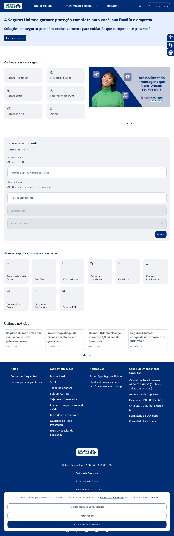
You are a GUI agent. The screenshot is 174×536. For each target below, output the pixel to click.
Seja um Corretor (60, 393)
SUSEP (54, 382)
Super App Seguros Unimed (106, 376)
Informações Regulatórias (26, 382)
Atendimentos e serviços (79, 5)
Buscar (160, 234)
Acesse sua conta (158, 5)
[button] (84, 355)
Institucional (112, 5)
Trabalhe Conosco (61, 387)
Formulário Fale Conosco (144, 421)
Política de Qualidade (87, 473)
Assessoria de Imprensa (144, 394)
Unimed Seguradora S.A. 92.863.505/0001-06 (87, 465)
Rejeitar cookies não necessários (87, 506)
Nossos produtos (43, 5)
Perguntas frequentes (24, 376)
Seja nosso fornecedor (63, 399)
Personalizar (87, 515)
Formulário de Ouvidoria (143, 415)
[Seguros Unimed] (13, 6)
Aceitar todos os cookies (87, 524)
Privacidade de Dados (87, 481)
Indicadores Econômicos (65, 415)
